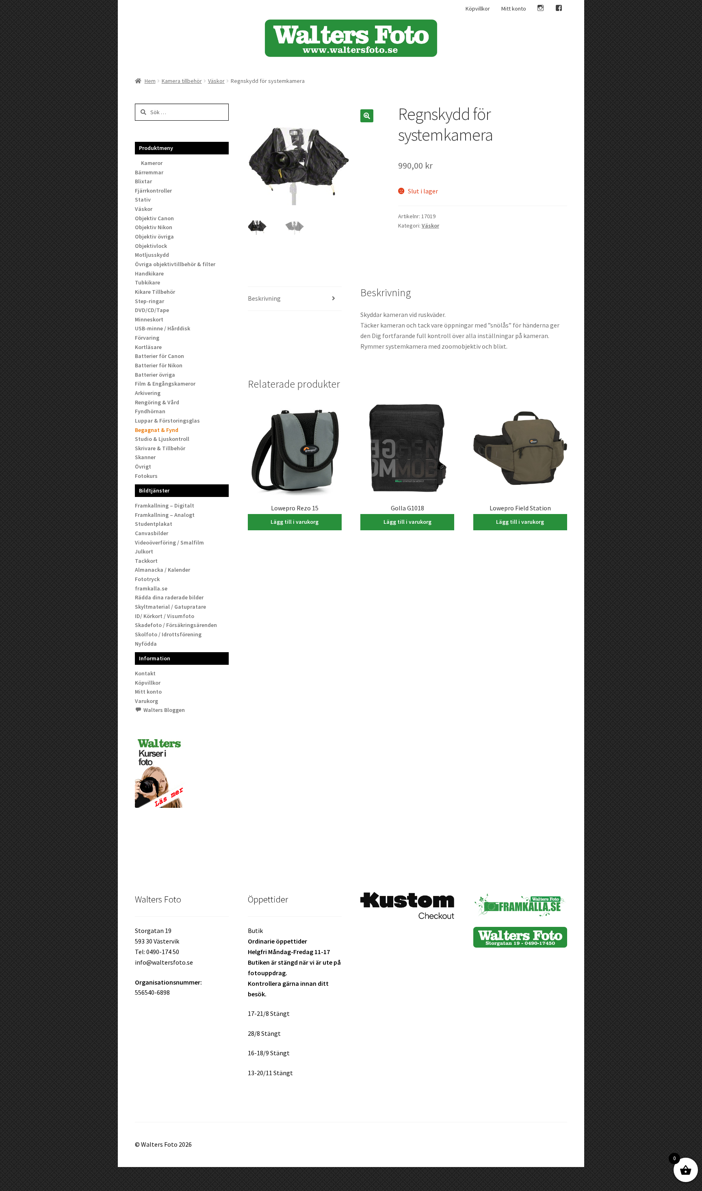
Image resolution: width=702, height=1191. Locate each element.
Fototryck (147, 579)
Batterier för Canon (159, 356)
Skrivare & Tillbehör (160, 448)
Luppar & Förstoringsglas (167, 420)
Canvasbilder (151, 533)
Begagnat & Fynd (156, 430)
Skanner (145, 457)
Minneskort (149, 319)
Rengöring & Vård (157, 402)
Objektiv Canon (154, 218)
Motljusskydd (152, 254)
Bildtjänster (154, 490)
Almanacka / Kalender (162, 569)
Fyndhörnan (150, 411)
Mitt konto (513, 8)
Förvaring (147, 337)
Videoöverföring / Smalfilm (169, 542)
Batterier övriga (155, 374)
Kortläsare (148, 347)
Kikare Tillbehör (155, 291)
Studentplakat (153, 523)
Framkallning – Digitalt (164, 505)
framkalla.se (151, 588)
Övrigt (143, 466)
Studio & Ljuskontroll (162, 439)
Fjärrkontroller (153, 190)
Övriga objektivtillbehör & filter (175, 264)
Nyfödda (146, 643)
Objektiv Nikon (153, 227)
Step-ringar (149, 301)
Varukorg (146, 701)
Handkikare (149, 273)
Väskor (216, 81)
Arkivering (147, 393)
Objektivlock (151, 245)
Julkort (144, 551)
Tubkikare (147, 282)
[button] (366, 115)
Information (154, 658)
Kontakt (145, 673)
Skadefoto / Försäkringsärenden (176, 625)
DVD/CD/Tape (152, 310)
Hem (150, 81)
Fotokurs (146, 475)
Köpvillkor (478, 8)
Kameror (151, 163)
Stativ (143, 199)
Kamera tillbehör (182, 81)
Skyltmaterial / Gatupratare (170, 606)
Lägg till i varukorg (294, 521)
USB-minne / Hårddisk (162, 328)
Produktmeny (156, 148)
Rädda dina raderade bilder (169, 597)
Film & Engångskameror (165, 383)
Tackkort (146, 560)
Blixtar (143, 181)
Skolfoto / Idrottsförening (168, 634)
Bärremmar (149, 172)
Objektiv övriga (154, 236)
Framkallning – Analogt (165, 514)
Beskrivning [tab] (264, 298)
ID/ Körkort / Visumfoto (164, 616)
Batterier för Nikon (158, 365)
